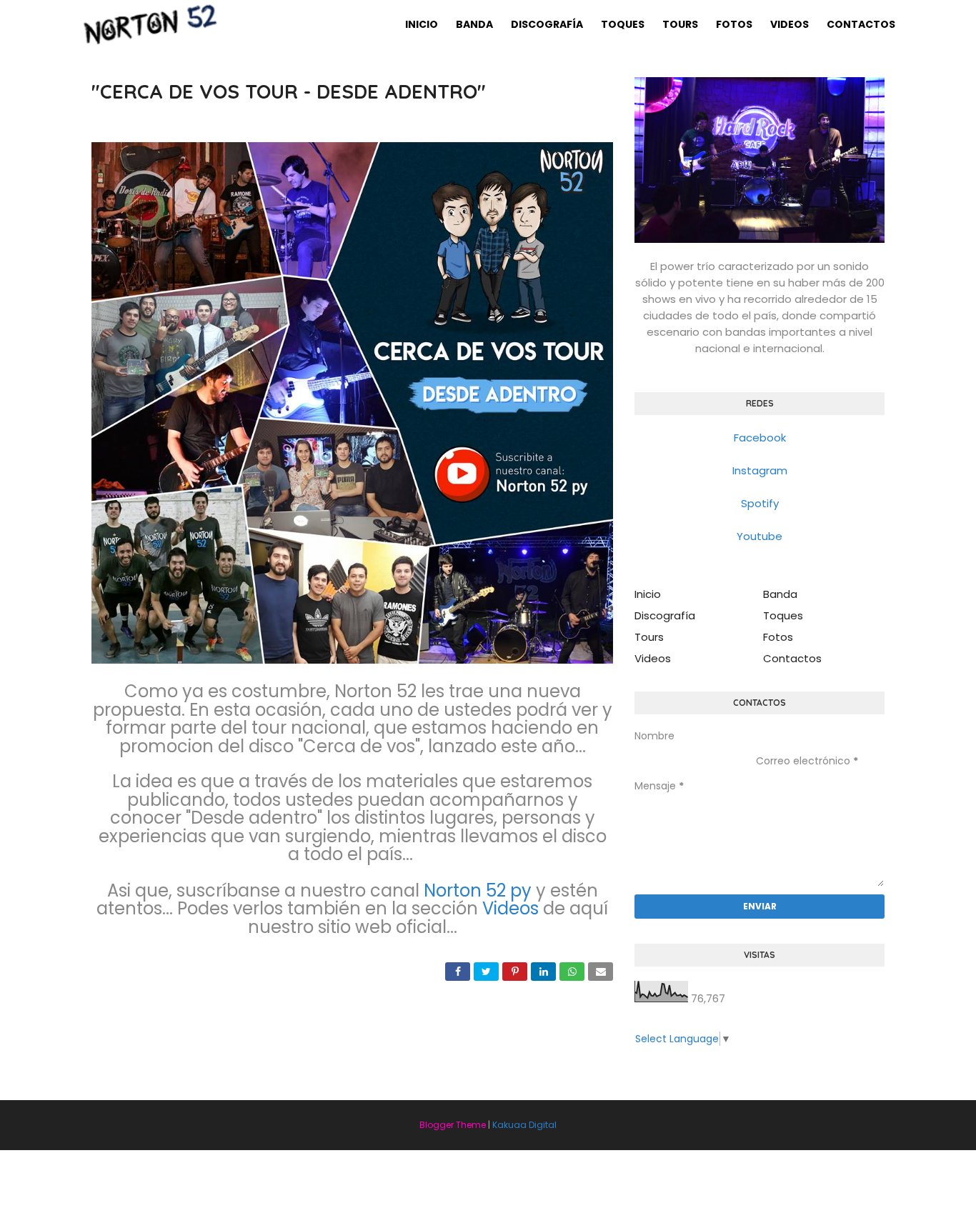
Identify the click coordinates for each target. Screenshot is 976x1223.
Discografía (664, 615)
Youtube (759, 536)
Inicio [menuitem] (421, 24)
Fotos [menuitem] (734, 24)
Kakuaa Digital (524, 1125)
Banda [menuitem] (474, 24)
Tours (649, 636)
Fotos (778, 636)
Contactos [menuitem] (861, 24)
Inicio (647, 593)
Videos (510, 908)
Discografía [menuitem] (547, 24)
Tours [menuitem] (680, 24)
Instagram (759, 470)
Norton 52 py (478, 890)
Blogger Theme (452, 1125)
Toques (783, 615)
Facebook (760, 437)
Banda (780, 593)
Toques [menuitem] (622, 24)
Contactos (792, 658)
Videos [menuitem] (789, 24)
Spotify (760, 503)
